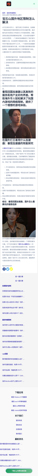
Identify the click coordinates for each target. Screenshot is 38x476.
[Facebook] (4, 269)
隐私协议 (19, 425)
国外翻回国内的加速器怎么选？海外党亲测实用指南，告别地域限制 (13, 359)
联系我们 (19, 434)
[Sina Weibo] (11, 269)
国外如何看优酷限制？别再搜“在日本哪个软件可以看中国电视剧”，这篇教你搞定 (13, 336)
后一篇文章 (19, 281)
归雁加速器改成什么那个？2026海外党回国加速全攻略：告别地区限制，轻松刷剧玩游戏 (13, 375)
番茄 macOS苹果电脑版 (19, 401)
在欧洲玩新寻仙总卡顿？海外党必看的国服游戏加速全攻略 (13, 307)
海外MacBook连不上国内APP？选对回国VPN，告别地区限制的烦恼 (13, 381)
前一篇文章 (19, 276)
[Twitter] (7, 269)
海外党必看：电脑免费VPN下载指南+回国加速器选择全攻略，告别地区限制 (13, 370)
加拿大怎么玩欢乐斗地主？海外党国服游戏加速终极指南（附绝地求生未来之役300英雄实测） (13, 302)
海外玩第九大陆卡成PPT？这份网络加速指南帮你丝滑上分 (13, 313)
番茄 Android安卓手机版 (19, 410)
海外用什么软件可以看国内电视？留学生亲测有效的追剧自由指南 (13, 325)
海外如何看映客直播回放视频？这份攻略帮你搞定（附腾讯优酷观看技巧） (13, 341)
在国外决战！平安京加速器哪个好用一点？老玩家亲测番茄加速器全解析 (13, 296)
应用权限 (19, 429)
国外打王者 (7, 148)
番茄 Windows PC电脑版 (19, 397)
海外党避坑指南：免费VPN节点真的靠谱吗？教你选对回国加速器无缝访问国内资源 (13, 364)
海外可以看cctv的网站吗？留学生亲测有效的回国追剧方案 (13, 347)
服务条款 (19, 420)
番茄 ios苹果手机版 (19, 406)
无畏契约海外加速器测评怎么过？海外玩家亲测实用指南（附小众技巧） (13, 291)
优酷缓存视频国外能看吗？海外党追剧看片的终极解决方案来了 (13, 330)
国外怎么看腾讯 (24, 244)
